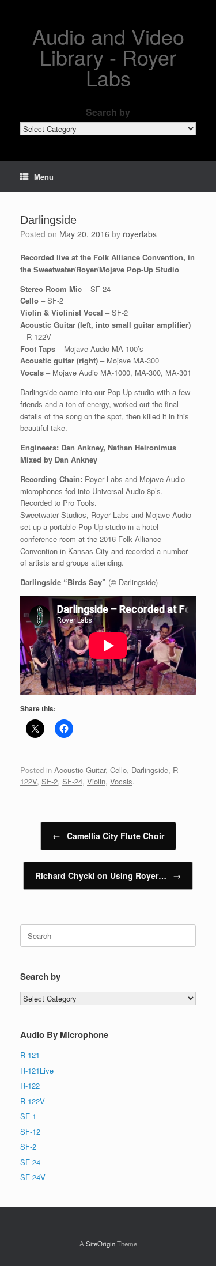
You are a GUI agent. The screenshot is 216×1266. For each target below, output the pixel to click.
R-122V (32, 1101)
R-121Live (37, 1070)
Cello (118, 769)
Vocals (121, 781)
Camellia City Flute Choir (108, 836)
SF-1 (28, 1115)
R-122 (30, 1085)
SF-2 (49, 781)
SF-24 (72, 781)
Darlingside (149, 769)
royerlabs (140, 234)
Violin (96, 781)
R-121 (30, 1054)
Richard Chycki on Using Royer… (108, 875)
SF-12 (30, 1131)
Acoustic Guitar (79, 769)
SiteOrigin (100, 1243)
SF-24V (33, 1177)
